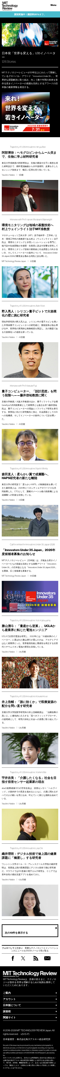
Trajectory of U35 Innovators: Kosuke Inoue (29, 696)
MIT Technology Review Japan (14, 261)
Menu (53, 5)
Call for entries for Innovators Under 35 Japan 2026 (32, 544)
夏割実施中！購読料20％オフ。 (30, 14)
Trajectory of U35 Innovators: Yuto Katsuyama (30, 620)
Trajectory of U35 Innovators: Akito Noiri (27, 306)
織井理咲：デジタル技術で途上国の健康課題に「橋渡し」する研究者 (29, 856)
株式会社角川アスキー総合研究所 (33, 1039)
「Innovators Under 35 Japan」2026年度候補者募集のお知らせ (28, 552)
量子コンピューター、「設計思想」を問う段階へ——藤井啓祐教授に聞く (29, 393)
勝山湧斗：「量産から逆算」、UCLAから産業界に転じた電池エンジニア (28, 628)
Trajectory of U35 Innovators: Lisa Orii (26, 848)
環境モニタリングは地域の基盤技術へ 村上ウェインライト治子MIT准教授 (29, 227)
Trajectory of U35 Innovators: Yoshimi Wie (28, 772)
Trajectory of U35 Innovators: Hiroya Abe (28, 147)
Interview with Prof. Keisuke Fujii (23, 386)
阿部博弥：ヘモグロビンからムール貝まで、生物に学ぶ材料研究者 (29, 154)
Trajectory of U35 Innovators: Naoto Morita (29, 468)
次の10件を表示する (16, 932)
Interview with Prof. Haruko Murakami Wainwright (31, 219)
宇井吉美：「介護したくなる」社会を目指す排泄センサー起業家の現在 (29, 780)
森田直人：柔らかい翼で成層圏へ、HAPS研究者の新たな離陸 (26, 476)
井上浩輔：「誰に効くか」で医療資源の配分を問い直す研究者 (29, 704)
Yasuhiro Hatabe (8, 175)
